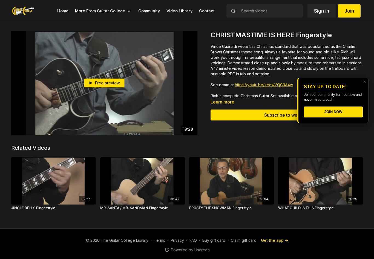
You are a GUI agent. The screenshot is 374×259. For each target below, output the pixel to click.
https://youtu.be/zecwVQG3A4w (264, 84)
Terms (159, 240)
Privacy (177, 240)
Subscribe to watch (284, 115)
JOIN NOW (333, 112)
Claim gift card (244, 240)
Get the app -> (274, 240)
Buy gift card (213, 240)
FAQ (193, 240)
